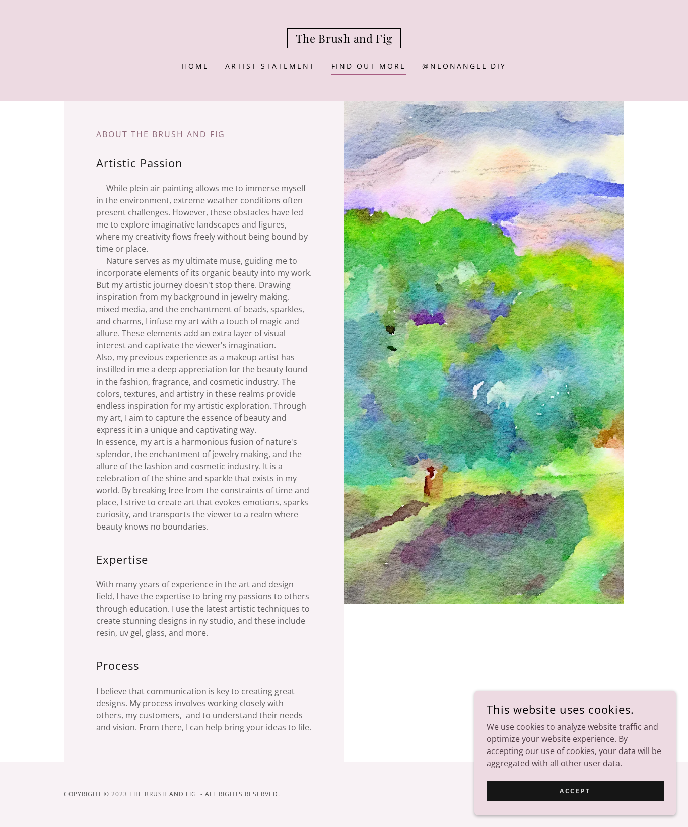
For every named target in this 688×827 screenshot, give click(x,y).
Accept (575, 791)
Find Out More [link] (368, 66)
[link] (344, 39)
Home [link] (195, 66)
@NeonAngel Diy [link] (464, 66)
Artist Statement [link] (270, 66)
